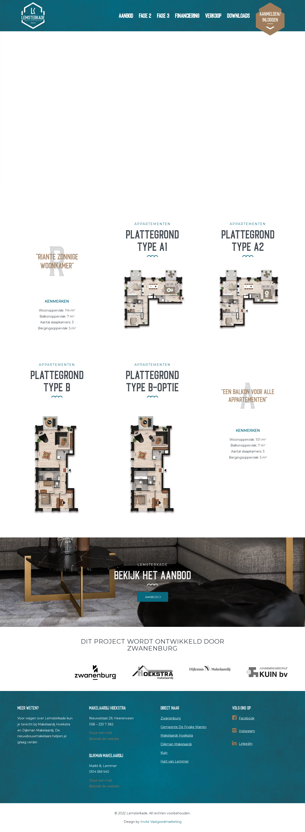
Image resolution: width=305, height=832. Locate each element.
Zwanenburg (171, 718)
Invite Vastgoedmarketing (161, 822)
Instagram (247, 731)
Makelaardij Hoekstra (177, 735)
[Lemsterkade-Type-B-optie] (152, 464)
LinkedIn (246, 744)
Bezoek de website (104, 739)
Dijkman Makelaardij (176, 744)
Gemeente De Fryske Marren (184, 727)
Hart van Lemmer (175, 761)
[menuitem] (126, 15)
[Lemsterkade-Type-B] (57, 464)
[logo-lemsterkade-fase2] (33, 15)
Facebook (246, 718)
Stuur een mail (100, 733)
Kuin (164, 753)
